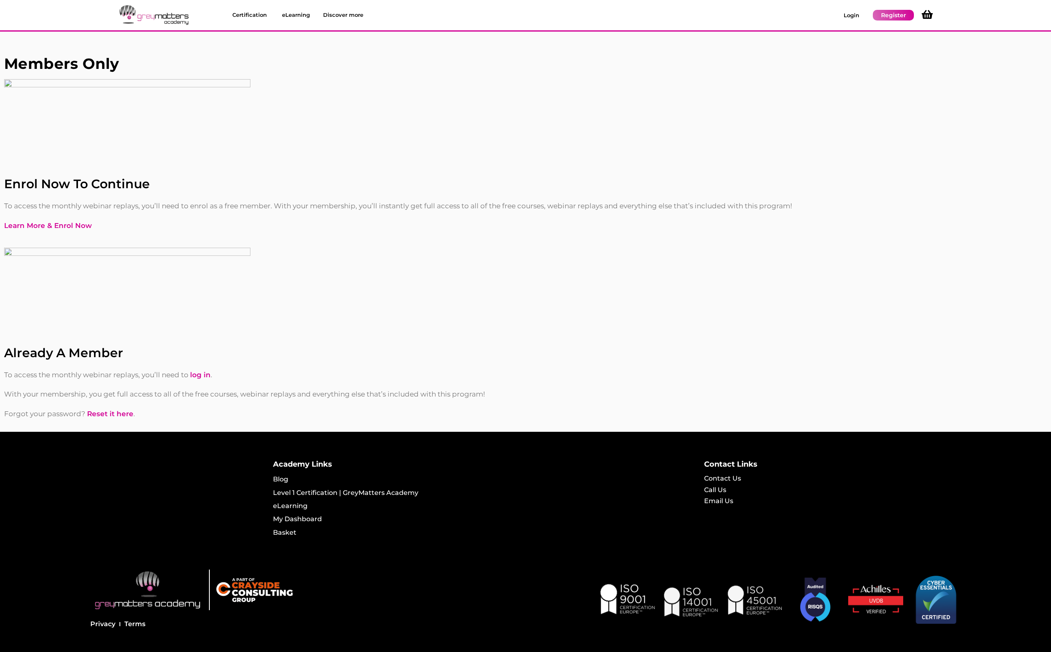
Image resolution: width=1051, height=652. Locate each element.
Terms (134, 624)
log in (200, 375)
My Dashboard (297, 519)
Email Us (718, 501)
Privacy (102, 624)
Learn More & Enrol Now (48, 225)
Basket (284, 532)
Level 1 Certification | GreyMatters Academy (345, 493)
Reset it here (110, 414)
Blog (280, 479)
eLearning (290, 506)
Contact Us (722, 478)
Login (851, 15)
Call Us (715, 490)
